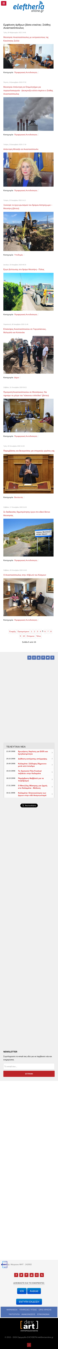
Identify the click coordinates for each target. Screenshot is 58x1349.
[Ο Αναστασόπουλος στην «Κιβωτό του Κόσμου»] (28, 597)
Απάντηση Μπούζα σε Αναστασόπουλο (20, 149)
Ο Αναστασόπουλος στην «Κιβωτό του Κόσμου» (24, 575)
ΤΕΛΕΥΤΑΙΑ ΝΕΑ (16, 746)
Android (34, 1291)
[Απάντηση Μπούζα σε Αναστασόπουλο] (28, 169)
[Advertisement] (29, 884)
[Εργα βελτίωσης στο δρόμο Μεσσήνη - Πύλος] (28, 291)
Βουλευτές (18, 497)
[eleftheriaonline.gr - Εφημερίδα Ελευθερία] (29, 7)
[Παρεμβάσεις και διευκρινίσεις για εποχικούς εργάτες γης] (28, 474)
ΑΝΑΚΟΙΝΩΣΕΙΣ (28, 1314)
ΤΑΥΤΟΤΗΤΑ (14, 1314)
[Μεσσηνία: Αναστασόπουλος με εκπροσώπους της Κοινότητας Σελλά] (28, 56)
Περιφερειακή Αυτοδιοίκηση (25, 72)
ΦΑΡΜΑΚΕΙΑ (11, 1310)
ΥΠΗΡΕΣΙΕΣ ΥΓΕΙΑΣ (28, 1310)
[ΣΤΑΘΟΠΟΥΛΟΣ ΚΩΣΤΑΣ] (29, 1325)
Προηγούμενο (23, 631)
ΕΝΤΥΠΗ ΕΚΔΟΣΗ (29, 1301)
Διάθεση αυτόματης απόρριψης (32, 759)
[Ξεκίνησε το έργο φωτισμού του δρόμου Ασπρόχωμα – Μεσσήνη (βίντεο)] (28, 231)
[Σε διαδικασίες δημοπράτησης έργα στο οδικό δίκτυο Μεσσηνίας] (28, 537)
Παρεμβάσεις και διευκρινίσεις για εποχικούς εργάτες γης (28, 451)
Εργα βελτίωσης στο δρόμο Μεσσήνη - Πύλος (23, 269)
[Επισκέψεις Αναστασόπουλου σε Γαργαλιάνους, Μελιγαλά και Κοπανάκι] (28, 354)
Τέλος (38, 636)
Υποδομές (18, 255)
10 (24, 636)
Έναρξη (12, 631)
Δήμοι (16, 377)
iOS (22, 1291)
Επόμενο (30, 636)
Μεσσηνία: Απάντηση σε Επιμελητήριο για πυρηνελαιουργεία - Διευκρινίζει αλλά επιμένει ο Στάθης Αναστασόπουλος (28, 90)
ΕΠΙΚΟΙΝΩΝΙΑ (43, 1314)
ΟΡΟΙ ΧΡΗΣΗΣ (45, 1310)
